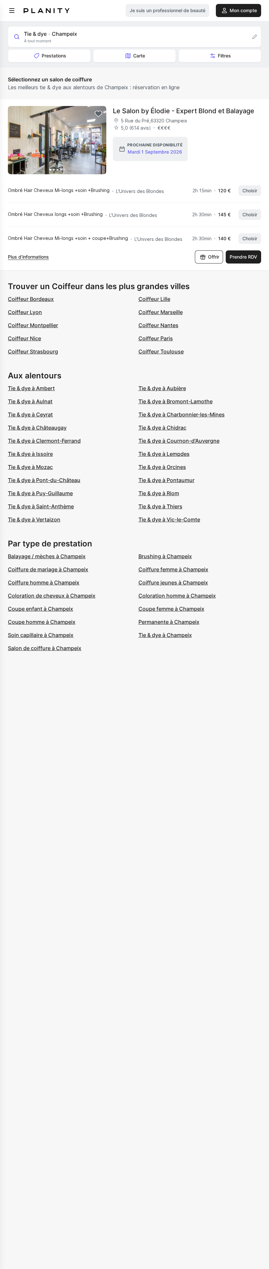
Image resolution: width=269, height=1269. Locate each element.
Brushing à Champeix (165, 556)
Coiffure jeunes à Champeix (173, 582)
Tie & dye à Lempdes (164, 454)
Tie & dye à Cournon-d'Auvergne (178, 440)
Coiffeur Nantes (158, 325)
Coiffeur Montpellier (33, 325)
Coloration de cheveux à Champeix (51, 595)
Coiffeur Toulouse (161, 351)
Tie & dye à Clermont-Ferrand (44, 440)
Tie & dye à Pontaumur (166, 480)
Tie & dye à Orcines (162, 467)
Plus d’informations (28, 257)
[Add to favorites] (98, 114)
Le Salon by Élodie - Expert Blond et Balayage (183, 111)
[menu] (12, 10)
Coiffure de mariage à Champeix (48, 569)
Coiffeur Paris (155, 338)
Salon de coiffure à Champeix (44, 648)
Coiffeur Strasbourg (33, 351)
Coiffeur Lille (154, 299)
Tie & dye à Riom (158, 493)
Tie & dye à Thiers (160, 506)
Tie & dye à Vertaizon (34, 519)
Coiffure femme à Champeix (173, 569)
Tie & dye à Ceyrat (30, 414)
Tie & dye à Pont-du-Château (44, 480)
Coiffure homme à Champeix (43, 582)
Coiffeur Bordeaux (31, 299)
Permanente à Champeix (168, 622)
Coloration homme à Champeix (177, 595)
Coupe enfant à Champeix (40, 608)
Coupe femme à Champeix (171, 608)
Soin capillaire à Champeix (40, 635)
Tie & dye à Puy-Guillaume (40, 493)
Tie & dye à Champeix (165, 635)
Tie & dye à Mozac (30, 467)
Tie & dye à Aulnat (30, 401)
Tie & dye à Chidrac (162, 427)
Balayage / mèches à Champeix (47, 556)
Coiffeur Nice (24, 338)
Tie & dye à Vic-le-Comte (169, 519)
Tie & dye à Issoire (30, 454)
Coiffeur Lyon (25, 312)
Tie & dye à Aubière (162, 388)
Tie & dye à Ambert (31, 388)
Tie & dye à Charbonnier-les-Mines (181, 414)
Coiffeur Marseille (160, 312)
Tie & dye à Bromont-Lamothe (175, 401)
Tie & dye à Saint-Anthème (41, 506)
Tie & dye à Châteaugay (37, 427)
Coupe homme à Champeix (41, 622)
